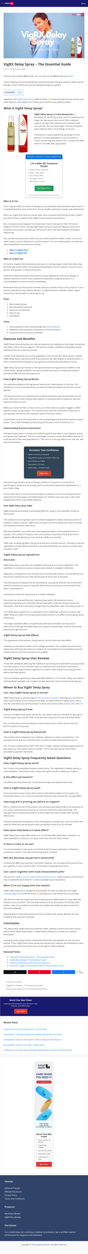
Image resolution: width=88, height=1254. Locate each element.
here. (71, 76)
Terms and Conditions (15, 1198)
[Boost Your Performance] (44, 1096)
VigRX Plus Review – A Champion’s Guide (24, 985)
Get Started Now (44, 188)
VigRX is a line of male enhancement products (36, 876)
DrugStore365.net (43, 1244)
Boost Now (44, 1164)
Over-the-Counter (14, 982)
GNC (73, 703)
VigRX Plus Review (13, 1217)
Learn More (20, 1011)
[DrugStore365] (7, 3)
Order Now (44, 473)
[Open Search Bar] (72, 3)
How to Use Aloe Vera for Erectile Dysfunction (26, 989)
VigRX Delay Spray (25, 99)
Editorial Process (12, 1188)
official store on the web (48, 697)
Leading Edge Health (13, 893)
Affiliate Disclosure (13, 1191)
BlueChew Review (12, 1213)
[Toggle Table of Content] (18, 93)
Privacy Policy (11, 1195)
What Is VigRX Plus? (18, 250)
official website (53, 326)
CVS (81, 703)
